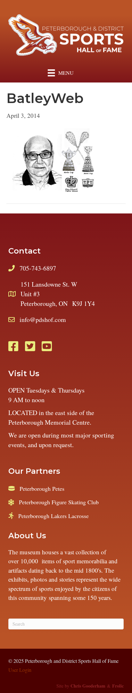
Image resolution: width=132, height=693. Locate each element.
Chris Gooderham (87, 685)
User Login (19, 669)
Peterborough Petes (42, 488)
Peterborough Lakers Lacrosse (53, 516)
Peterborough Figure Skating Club (59, 502)
